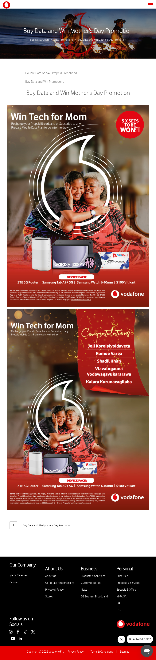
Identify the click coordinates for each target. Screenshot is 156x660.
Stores (49, 596)
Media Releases (18, 575)
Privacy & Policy (54, 589)
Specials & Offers (39, 39)
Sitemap (124, 651)
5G (118, 603)
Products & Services (128, 583)
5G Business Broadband (94, 596)
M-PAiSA (122, 596)
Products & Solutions (93, 576)
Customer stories (90, 583)
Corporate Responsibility (59, 583)
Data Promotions (63, 39)
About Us (50, 576)
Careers (14, 582)
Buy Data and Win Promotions (44, 81)
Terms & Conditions (102, 651)
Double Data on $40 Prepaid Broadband (51, 73)
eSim (119, 610)
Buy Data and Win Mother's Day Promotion (78, 31)
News (84, 589)
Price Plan (122, 576)
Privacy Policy (76, 651)
